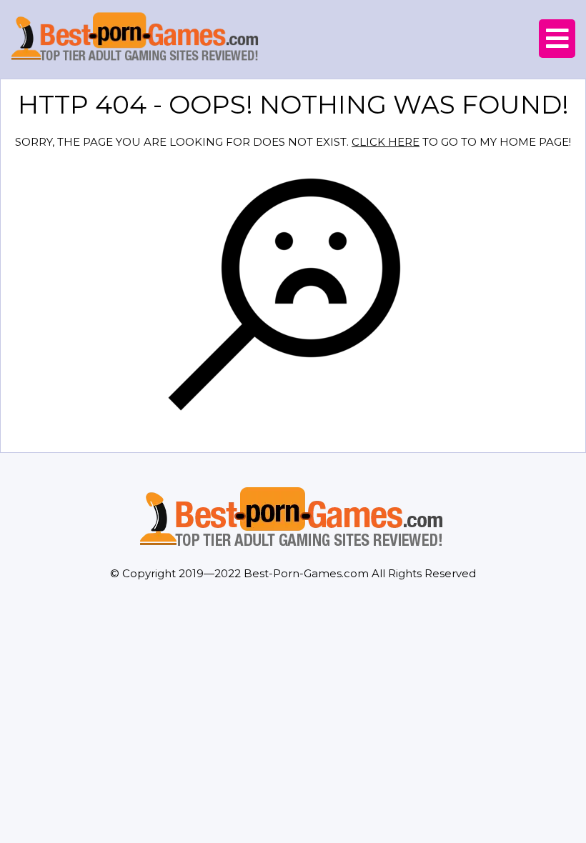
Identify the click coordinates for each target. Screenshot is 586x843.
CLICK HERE (385, 142)
